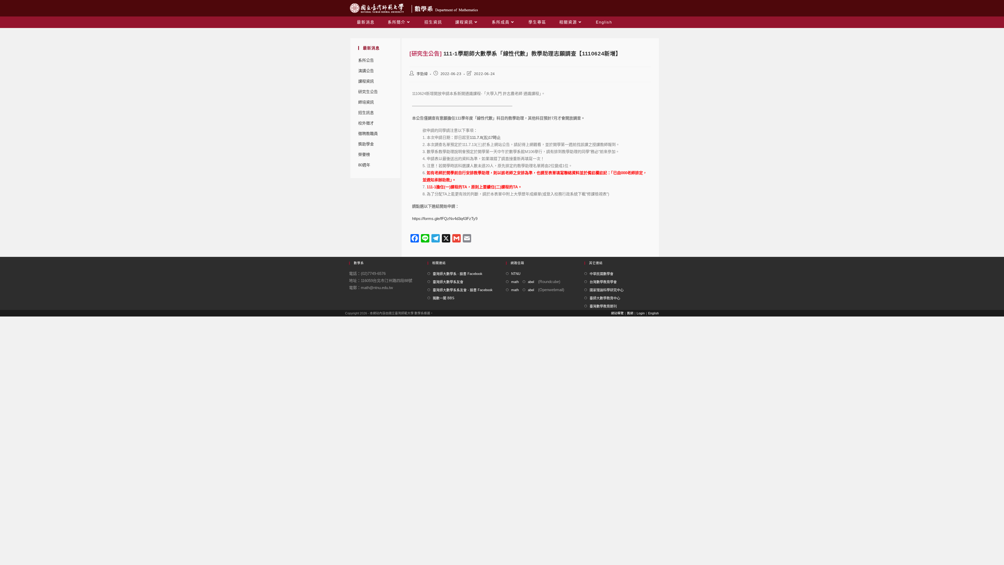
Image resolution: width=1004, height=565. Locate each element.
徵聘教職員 (368, 133)
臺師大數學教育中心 (605, 298)
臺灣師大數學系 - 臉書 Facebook (457, 274)
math (515, 282)
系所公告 (366, 60)
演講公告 (366, 71)
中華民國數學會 (601, 274)
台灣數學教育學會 (603, 282)
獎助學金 (366, 144)
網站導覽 (617, 313)
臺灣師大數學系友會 (448, 282)
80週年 (364, 165)
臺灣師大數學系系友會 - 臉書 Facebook (463, 290)
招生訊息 (366, 112)
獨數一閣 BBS (443, 298)
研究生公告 (368, 91)
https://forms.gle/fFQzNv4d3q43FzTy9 (444, 218)
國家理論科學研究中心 (607, 290)
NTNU (515, 274)
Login (641, 313)
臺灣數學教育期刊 (603, 306)
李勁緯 (422, 74)
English (653, 313)
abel (531, 282)
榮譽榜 (364, 154)
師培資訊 (366, 102)
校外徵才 (366, 123)
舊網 (630, 313)
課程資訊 (366, 81)
